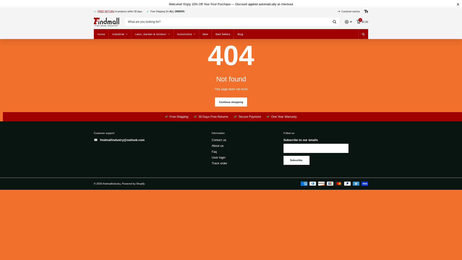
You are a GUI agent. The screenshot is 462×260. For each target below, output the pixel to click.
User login (218, 157)
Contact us (219, 140)
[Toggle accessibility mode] (366, 11)
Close (458, 4)
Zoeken (334, 21)
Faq (214, 151)
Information (218, 133)
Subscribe (296, 160)
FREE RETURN (106, 11)
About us (218, 146)
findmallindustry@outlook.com (122, 140)
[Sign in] (348, 22)
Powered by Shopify (133, 183)
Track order (219, 163)
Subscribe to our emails (301, 140)
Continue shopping (231, 102)
